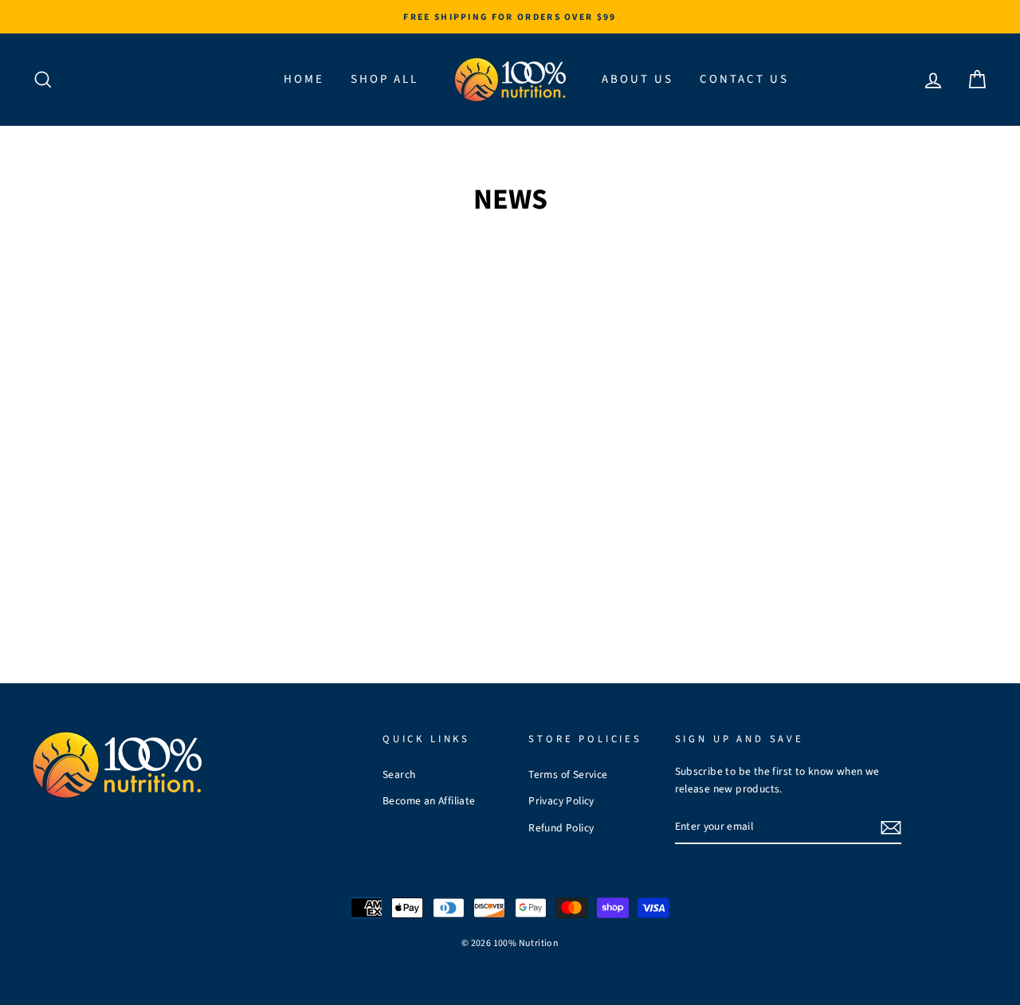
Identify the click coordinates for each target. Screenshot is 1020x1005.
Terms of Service (567, 774)
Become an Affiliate (429, 800)
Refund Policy (561, 827)
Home (304, 79)
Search (398, 774)
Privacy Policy (561, 800)
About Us (637, 79)
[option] (510, 16)
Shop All (384, 79)
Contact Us (744, 79)
